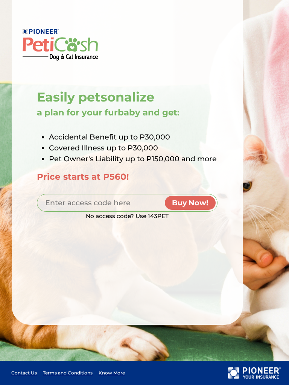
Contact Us (24, 373)
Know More (112, 373)
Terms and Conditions (68, 373)
